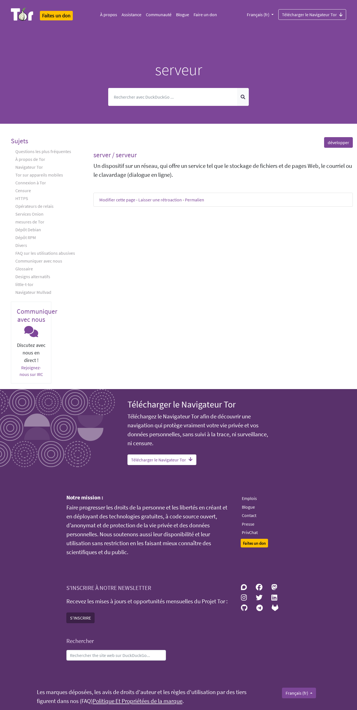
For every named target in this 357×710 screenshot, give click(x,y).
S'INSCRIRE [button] (80, 618)
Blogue (182, 14)
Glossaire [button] (24, 268)
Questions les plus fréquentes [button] (43, 151)
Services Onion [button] (29, 214)
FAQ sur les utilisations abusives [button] (45, 253)
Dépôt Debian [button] (28, 229)
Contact (249, 515)
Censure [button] (23, 190)
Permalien (194, 199)
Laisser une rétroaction (160, 199)
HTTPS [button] (21, 198)
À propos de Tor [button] (30, 159)
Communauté (159, 14)
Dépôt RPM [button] (25, 237)
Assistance (131, 14)
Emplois (249, 498)
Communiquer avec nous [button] (38, 261)
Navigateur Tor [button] (29, 167)
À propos (108, 14)
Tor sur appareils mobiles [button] (39, 175)
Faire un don (205, 14)
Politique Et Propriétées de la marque (137, 701)
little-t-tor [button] (24, 284)
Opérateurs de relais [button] (34, 206)
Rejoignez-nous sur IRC (31, 371)
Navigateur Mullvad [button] (33, 292)
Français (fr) (258, 14)
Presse (248, 524)
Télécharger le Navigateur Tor (309, 14)
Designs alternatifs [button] (32, 276)
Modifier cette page (117, 199)
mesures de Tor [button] (29, 222)
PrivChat (250, 532)
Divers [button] (21, 245)
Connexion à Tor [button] (30, 182)
